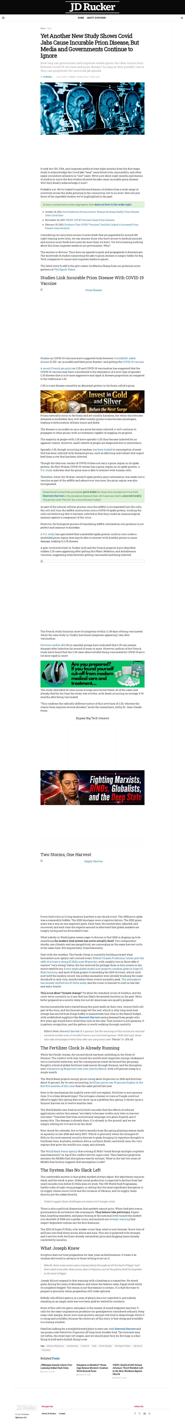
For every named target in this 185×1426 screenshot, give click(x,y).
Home (81, 17)
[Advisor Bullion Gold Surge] (92, 401)
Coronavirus (72, 1346)
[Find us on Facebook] (135, 1413)
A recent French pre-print (56, 368)
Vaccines (46, 1350)
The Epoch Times (64, 269)
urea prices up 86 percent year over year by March (76, 1068)
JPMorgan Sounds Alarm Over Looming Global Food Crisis (56, 1366)
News (49, 28)
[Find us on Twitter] (139, 1413)
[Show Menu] (3, 18)
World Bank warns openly (61, 1151)
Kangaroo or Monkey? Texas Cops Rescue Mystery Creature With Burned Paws (92, 1367)
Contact (62, 1413)
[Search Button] (182, 18)
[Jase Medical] (92, 673)
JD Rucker (47, 77)
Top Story (137, 1346)
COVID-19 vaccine (133, 361)
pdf (84, 547)
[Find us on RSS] (149, 1413)
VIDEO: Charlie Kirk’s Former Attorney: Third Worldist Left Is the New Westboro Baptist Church (128, 1369)
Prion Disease (105, 1346)
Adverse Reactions (55, 1346)
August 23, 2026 (48, 1372)
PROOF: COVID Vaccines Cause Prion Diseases (90, 220)
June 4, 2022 (61, 77)
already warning (119, 1219)
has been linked (102, 449)
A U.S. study (47, 534)
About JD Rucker (96, 17)
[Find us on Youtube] (144, 1413)
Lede (94, 1346)
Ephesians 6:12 (21, 1417)
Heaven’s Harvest (53, 495)
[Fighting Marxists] (92, 787)
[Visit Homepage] (92, 7)
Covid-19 (85, 1346)
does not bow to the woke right (113, 204)
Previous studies (50, 645)
